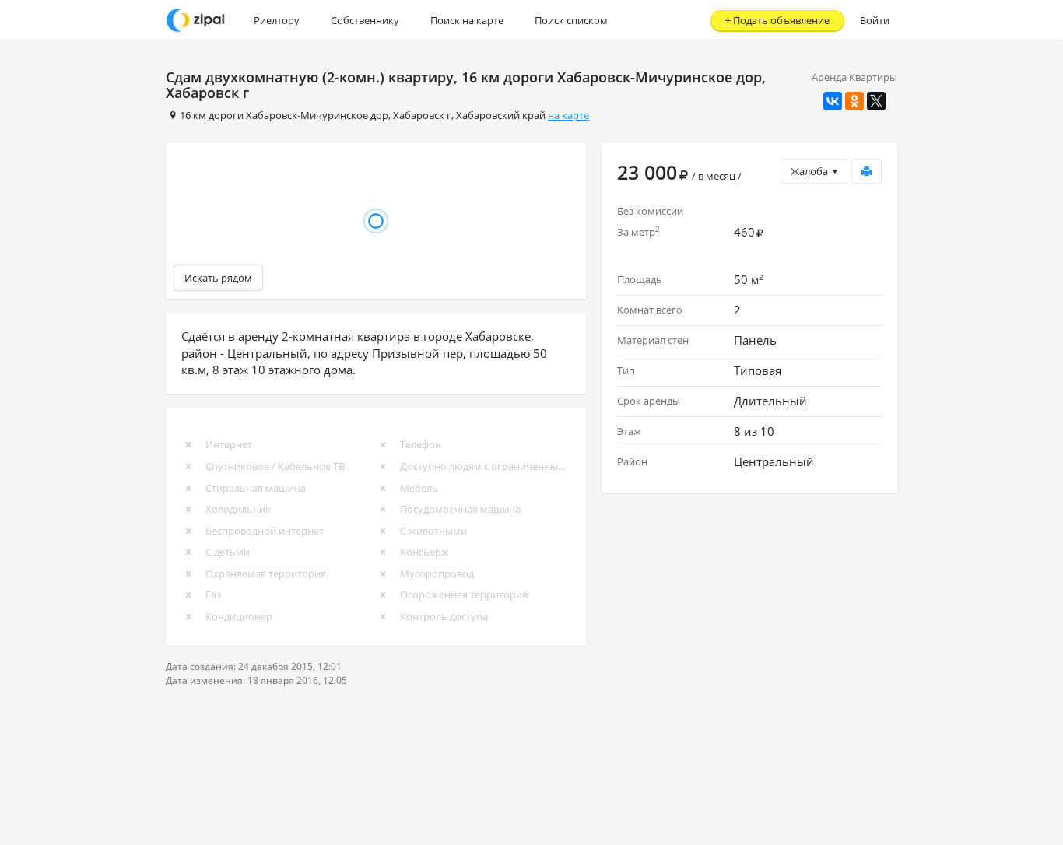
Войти (874, 20)
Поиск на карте (466, 20)
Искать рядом (218, 278)
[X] (876, 101)
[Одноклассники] (854, 101)
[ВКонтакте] (832, 101)
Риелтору (277, 20)
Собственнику (365, 20)
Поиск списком (571, 20)
